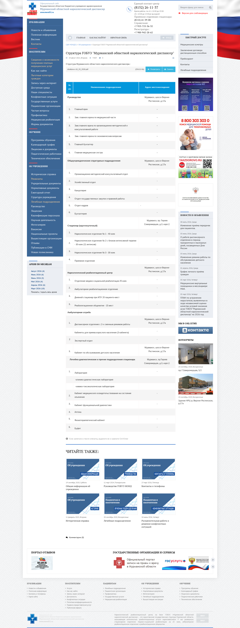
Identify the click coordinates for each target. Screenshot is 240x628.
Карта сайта (33, 596)
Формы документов (42, 124)
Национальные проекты (44, 233)
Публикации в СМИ (41, 247)
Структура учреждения (43, 197)
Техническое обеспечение (45, 158)
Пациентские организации (45, 106)
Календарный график (43, 144)
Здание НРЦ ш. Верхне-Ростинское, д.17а (195, 402)
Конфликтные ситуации (44, 96)
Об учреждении (38, 166)
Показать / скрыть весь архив (44, 292)
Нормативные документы (45, 188)
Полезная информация (44, 34)
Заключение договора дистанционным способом (193, 51)
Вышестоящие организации (46, 238)
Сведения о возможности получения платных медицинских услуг (45, 63)
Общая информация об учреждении (78, 488)
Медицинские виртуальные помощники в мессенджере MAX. (193, 286)
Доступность (72, 596)
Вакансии (36, 229)
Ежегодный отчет (40, 192)
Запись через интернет (43, 83)
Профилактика (39, 115)
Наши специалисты (41, 92)
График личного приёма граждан (192, 273)
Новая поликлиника (42, 252)
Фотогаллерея (148, 594)
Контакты (36, 43)
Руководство (38, 206)
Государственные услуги (44, 101)
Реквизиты (37, 178)
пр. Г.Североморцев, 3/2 (190, 370)
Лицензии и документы (44, 149)
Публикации (37, 22)
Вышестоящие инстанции (153, 599)
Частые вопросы (40, 110)
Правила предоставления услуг (79, 605)
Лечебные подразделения (45, 201)
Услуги (69, 588)
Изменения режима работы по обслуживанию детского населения (195, 260)
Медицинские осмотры (191, 44)
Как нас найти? (98, 37)
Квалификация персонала (45, 215)
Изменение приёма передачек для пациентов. (195, 227)
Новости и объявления (43, 30)
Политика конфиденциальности (79, 602)
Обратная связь (118, 37)
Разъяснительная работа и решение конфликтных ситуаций (155, 523)
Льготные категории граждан (42, 77)
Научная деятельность (43, 220)
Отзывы (35, 243)
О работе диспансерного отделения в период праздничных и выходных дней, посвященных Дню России (193, 243)
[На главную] (33, 9)
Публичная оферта (74, 608)
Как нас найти (39, 70)
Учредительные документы (46, 183)
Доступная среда (40, 87)
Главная (80, 37)
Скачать (170, 69)
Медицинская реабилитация (45, 119)
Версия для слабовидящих (195, 13)
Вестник (35, 39)
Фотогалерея (38, 224)
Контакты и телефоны (153, 486)
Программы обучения (43, 140)
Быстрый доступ (196, 37)
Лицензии (36, 210)
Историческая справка (43, 174)
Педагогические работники (46, 153)
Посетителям (37, 51)
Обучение (35, 132)
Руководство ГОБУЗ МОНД (118, 486)
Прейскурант (186, 58)
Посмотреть (155, 69)
